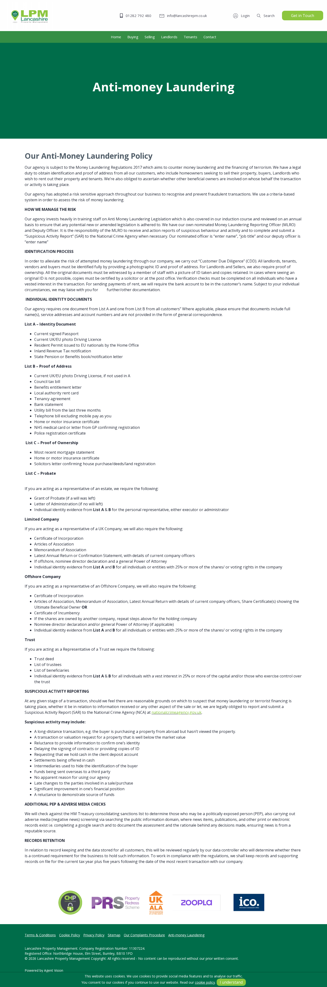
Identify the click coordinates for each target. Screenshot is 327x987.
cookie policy (205, 982)
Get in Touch (302, 15)
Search (269, 15)
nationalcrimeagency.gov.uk (177, 712)
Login (245, 15)
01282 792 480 (138, 15)
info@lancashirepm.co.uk (186, 15)
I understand (231, 982)
